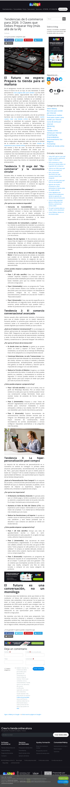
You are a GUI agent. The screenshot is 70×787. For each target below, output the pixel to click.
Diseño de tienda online (55, 146)
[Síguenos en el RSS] (49, 82)
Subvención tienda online (42, 753)
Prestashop (51, 144)
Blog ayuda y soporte (41, 750)
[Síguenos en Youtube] (52, 79)
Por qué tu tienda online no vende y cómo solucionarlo (56, 209)
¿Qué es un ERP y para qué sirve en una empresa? (57, 181)
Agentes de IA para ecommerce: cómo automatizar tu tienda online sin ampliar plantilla (57, 187)
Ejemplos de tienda (24, 756)
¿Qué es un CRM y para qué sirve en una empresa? (57, 169)
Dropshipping (52, 135)
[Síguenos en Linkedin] (49, 79)
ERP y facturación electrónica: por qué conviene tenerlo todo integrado (55, 175)
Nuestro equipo (58, 748)
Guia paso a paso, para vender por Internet (55, 118)
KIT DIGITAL (45, 9)
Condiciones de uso (56, 760)
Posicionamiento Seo (54, 139)
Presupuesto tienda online (25, 747)
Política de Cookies (13, 780)
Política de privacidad (23, 697)
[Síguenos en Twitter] (60, 79)
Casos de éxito (31, 9)
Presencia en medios (54, 115)
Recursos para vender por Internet (55, 112)
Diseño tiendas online (24, 753)
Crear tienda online (7, 9)
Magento (50, 141)
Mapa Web (5, 763)
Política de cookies (44, 760)
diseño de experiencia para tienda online (24, 144)
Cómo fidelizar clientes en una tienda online (56, 213)
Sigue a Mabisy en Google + (12, 714)
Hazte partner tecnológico (61, 746)
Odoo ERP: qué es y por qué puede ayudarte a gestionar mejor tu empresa (57, 158)
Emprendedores (53, 137)
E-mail (33, 652)
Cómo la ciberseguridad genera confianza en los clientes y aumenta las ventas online (56, 203)
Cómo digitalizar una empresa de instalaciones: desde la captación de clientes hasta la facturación (57, 195)
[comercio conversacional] (24, 441)
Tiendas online (52, 131)
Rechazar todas (63, 782)
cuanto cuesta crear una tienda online (24, 118)
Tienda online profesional (8, 747)
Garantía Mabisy (5, 750)
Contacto (4, 756)
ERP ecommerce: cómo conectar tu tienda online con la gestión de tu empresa (57, 164)
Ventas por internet (54, 133)
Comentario (29, 659)
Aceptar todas (63, 778)
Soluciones (38, 9)
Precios (24, 9)
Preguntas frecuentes (7, 753)
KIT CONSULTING (53, 9)
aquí (18, 708)
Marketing (51, 126)
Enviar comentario (39, 668)
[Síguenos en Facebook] (56, 79)
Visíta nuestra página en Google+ (31, 714)
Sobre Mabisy (52, 109)
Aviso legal (19, 760)
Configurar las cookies (7, 783)
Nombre (6, 652)
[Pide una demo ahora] (24, 643)
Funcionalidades (18, 9)
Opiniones (56, 751)
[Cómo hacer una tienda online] (35, 4)
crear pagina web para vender (23, 93)
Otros (49, 128)
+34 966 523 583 (15, 763)
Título (6, 659)
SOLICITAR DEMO (63, 9)
